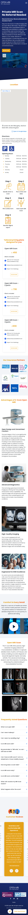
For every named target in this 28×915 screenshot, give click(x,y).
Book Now (14, 274)
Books (14, 902)
